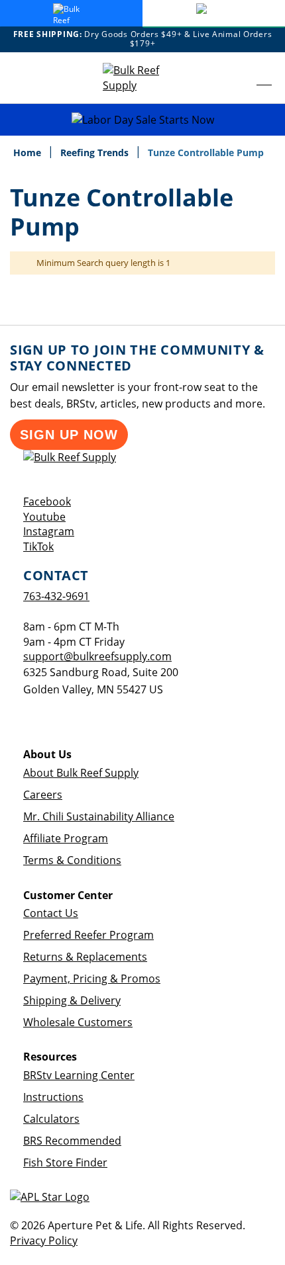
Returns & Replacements (85, 956)
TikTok (38, 546)
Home (28, 152)
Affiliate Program (65, 838)
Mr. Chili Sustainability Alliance (98, 816)
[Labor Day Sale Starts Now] (142, 120)
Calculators (51, 1119)
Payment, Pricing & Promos (91, 978)
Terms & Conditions (72, 860)
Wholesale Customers (78, 1022)
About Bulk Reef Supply (81, 772)
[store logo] (142, 78)
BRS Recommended (72, 1140)
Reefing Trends (95, 152)
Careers (42, 794)
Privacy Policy (44, 1240)
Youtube (44, 516)
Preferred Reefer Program (88, 935)
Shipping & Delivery (72, 1000)
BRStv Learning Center (79, 1075)
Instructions (53, 1097)
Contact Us (50, 913)
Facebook (47, 501)
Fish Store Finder (65, 1162)
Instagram (48, 531)
